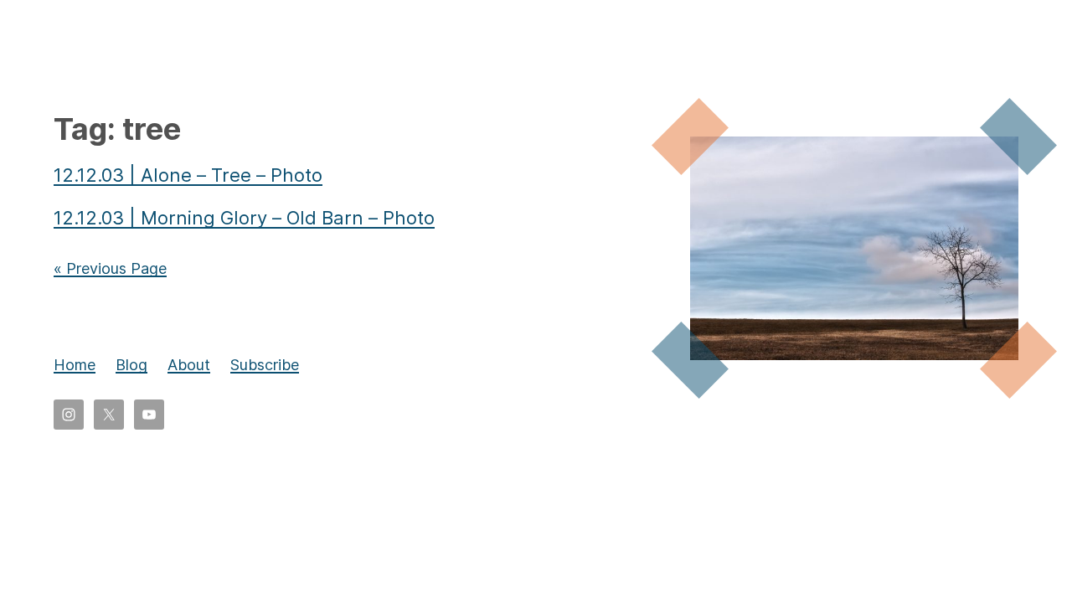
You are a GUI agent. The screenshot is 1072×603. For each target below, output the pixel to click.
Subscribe (264, 365)
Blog (131, 365)
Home (74, 365)
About (189, 365)
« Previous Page (110, 268)
